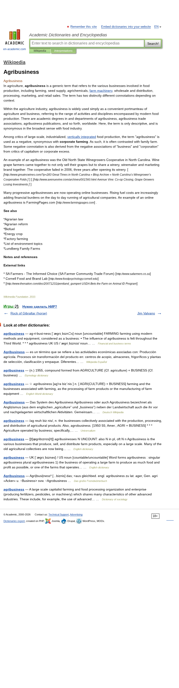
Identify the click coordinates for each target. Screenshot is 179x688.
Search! (153, 43)
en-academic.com (14, 49)
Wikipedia (40, 50)
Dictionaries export (14, 521)
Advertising (76, 514)
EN (156, 26)
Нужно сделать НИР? (39, 306)
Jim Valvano (146, 313)
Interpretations (63, 50)
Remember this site (84, 26)
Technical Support (58, 514)
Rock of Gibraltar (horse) (28, 313)
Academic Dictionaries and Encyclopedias (68, 35)
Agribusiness (14, 352)
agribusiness (13, 333)
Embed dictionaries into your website (126, 26)
